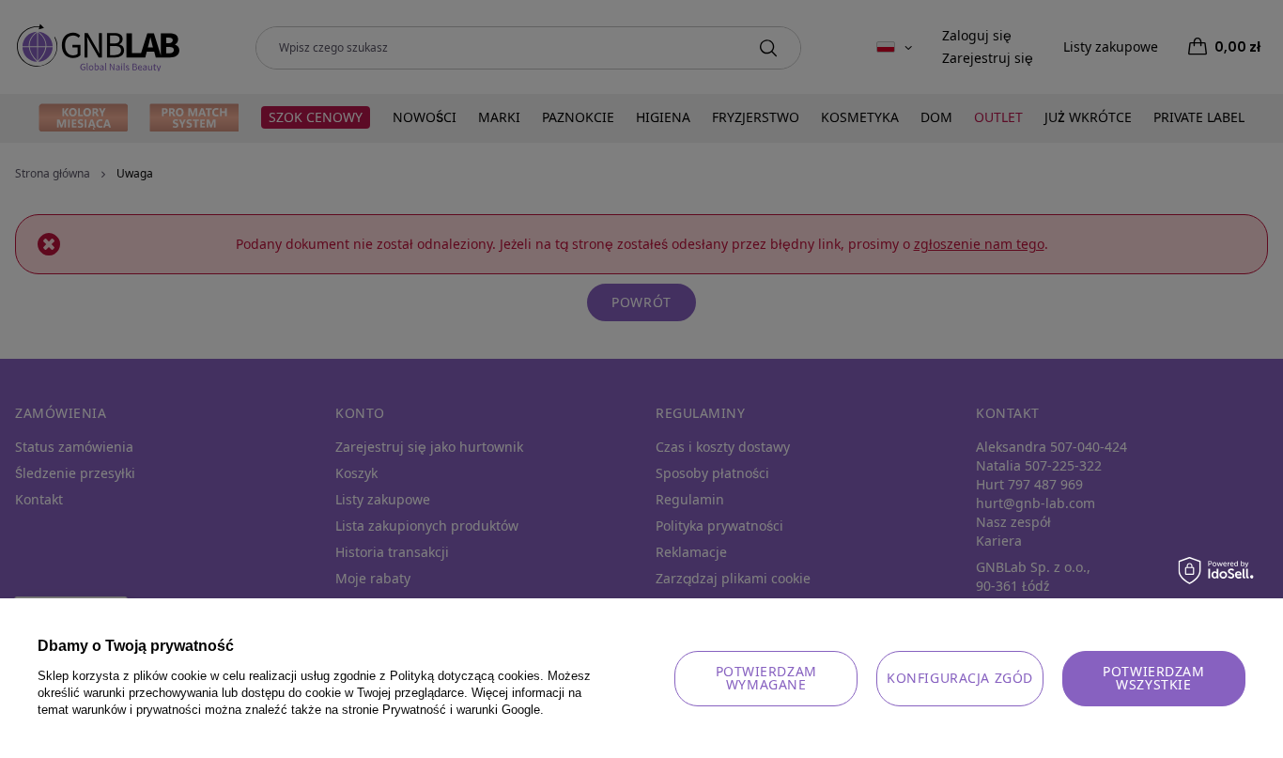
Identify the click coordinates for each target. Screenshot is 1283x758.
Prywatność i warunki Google (461, 710)
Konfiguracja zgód (960, 678)
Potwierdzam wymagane (766, 678)
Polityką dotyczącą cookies (465, 676)
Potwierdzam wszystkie (1153, 678)
